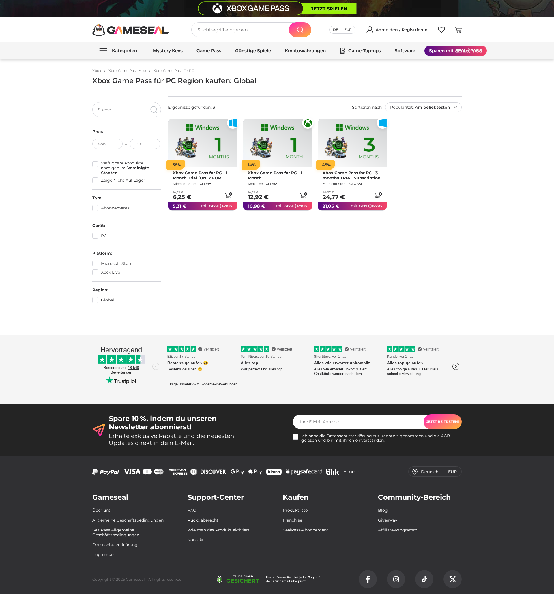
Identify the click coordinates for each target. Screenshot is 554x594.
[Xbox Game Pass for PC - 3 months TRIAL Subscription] (352, 143)
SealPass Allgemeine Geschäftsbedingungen (115, 532)
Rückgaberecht (203, 520)
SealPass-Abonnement (305, 530)
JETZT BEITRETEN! (442, 421)
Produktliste (295, 510)
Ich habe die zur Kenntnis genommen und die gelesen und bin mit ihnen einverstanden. (375, 438)
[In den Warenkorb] (228, 195)
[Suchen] (300, 29)
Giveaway (387, 520)
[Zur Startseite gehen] (130, 30)
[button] (458, 31)
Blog (383, 510)
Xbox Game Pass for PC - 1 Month (275, 175)
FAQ (192, 510)
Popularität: (420, 107)
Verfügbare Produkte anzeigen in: (125, 168)
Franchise (292, 520)
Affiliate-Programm (398, 530)
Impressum (103, 554)
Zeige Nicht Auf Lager (123, 180)
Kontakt (196, 539)
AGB (445, 436)
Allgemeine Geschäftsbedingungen (128, 520)
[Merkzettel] (441, 31)
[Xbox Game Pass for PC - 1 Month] (277, 143)
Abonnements (115, 208)
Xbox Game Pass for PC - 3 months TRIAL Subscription (352, 175)
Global (107, 300)
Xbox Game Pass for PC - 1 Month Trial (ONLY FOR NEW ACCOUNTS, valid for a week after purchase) (202, 175)
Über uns (101, 510)
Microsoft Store (116, 263)
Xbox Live (110, 272)
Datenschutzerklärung (349, 436)
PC (104, 235)
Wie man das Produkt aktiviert (219, 530)
